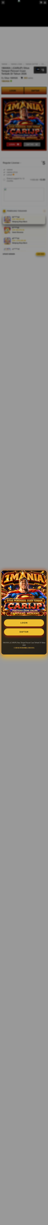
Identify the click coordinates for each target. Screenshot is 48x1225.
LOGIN (24, 623)
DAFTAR (24, 632)
